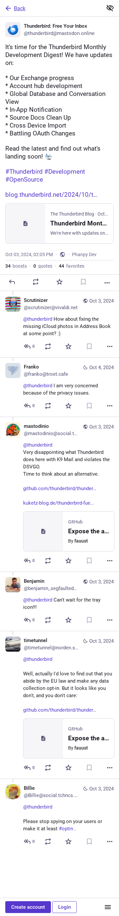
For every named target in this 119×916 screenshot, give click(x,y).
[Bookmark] (83, 282)
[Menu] (108, 907)
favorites (71, 266)
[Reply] (12, 282)
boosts (16, 266)
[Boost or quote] (36, 282)
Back (19, 8)
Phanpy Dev (84, 254)
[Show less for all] (110, 8)
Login (64, 907)
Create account (28, 907)
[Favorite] (59, 282)
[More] (107, 283)
